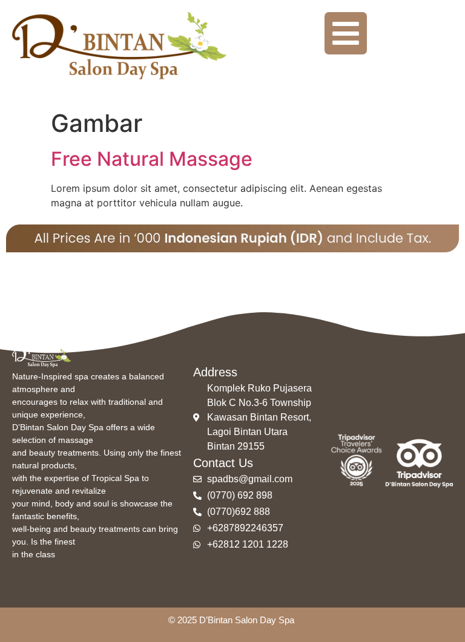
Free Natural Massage (151, 159)
